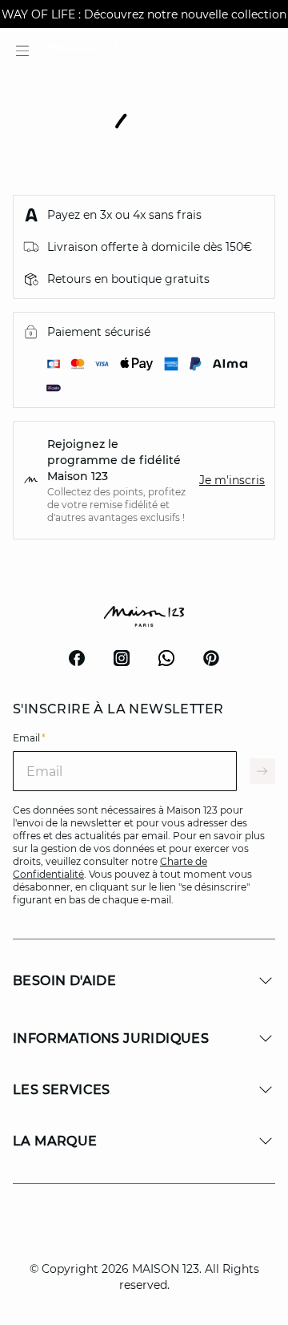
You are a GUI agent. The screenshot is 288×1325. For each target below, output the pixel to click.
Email (29, 738)
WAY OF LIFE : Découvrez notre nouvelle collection (144, 14)
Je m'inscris (232, 480)
